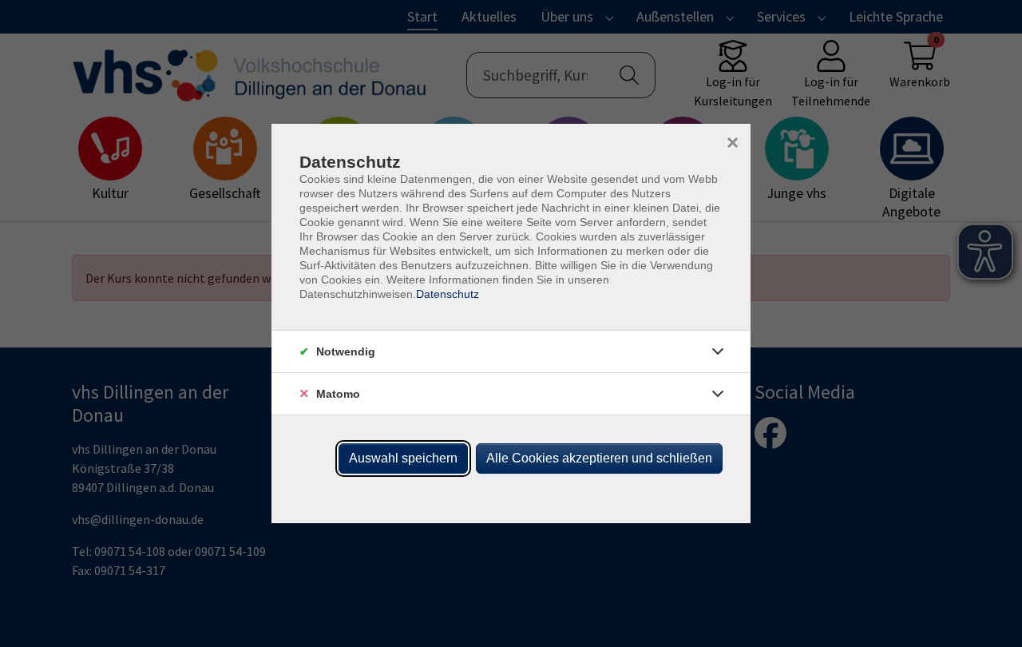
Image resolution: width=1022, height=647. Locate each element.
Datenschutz (447, 294)
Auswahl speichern (403, 458)
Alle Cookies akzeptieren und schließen (599, 458)
